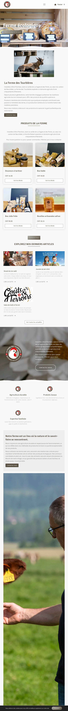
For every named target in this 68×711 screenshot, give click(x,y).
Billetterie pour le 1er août (12, 32)
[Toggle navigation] (44, 4)
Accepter (56, 708)
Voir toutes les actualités (34, 322)
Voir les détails (18, 180)
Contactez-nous (11, 115)
